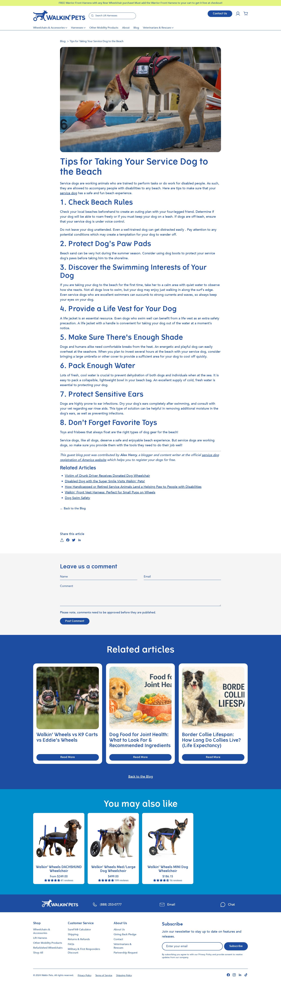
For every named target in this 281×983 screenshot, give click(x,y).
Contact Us (220, 13)
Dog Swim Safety (77, 498)
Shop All (38, 952)
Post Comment (74, 621)
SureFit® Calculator (79, 929)
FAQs (71, 944)
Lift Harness (40, 938)
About (126, 28)
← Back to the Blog (73, 508)
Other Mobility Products (103, 28)
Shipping (73, 934)
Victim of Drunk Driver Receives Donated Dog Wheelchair (107, 475)
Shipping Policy (124, 975)
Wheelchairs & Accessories (49, 28)
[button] (246, 13)
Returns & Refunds (79, 939)
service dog (68, 193)
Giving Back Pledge (125, 934)
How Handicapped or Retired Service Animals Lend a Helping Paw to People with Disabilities (133, 487)
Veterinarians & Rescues (157, 28)
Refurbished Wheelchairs (47, 948)
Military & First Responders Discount (84, 950)
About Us (119, 929)
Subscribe (236, 946)
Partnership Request (126, 952)
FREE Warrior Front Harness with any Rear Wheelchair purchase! (97, 3)
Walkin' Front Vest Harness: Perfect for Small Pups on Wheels (110, 492)
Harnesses (77, 28)
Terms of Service (103, 975)
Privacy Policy (205, 954)
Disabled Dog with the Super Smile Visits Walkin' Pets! (105, 481)
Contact (118, 939)
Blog (136, 28)
